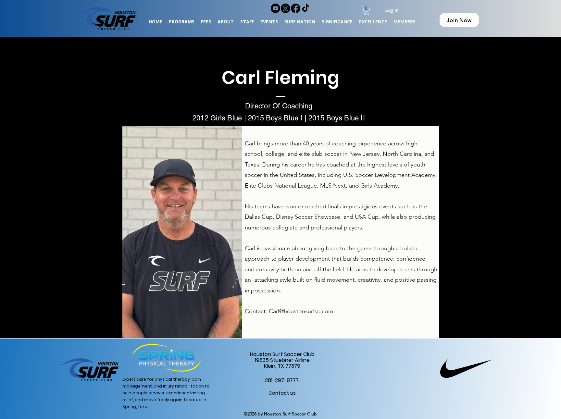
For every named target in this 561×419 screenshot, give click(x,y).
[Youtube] (275, 8)
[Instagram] (285, 8)
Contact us (282, 392)
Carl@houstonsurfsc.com (301, 311)
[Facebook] (295, 8)
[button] (366, 10)
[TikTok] (305, 8)
